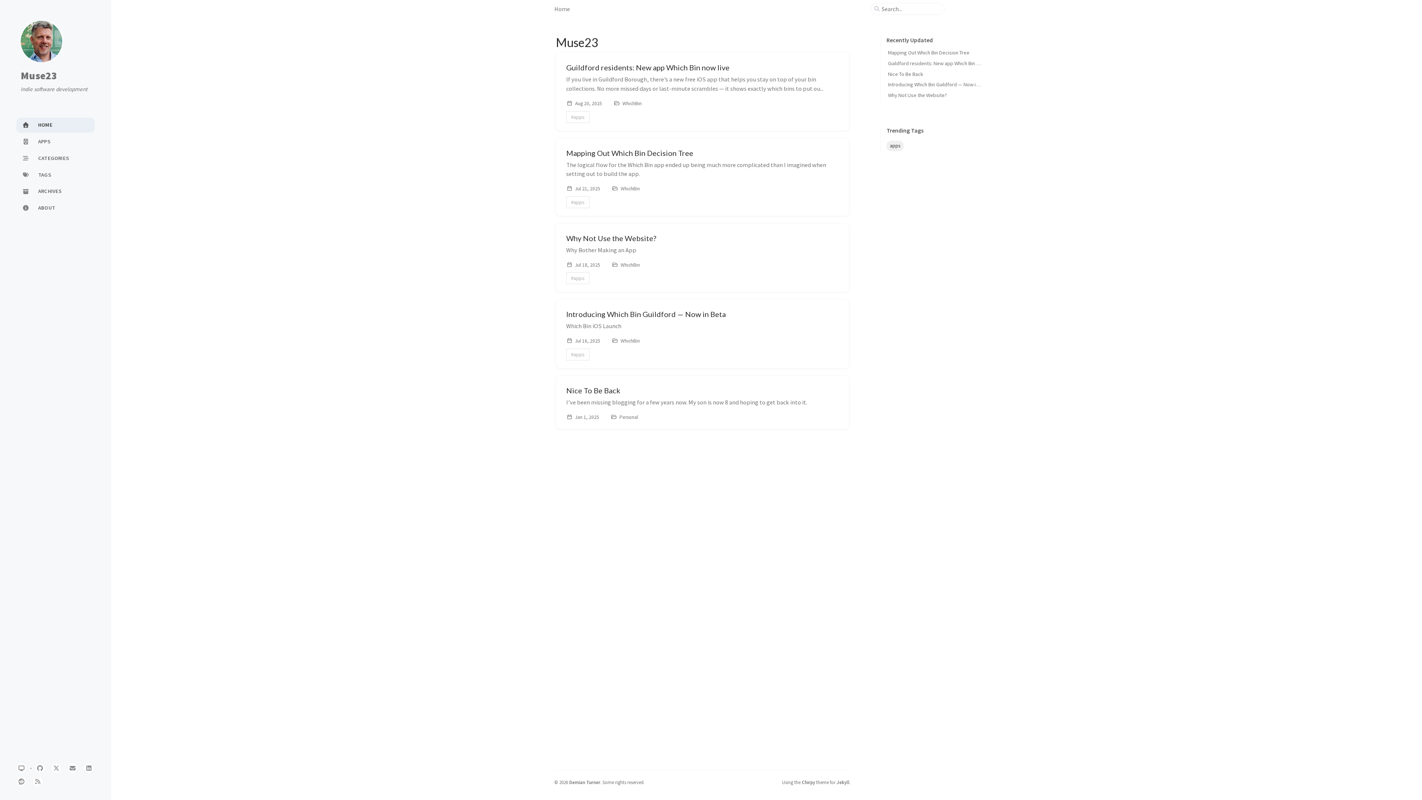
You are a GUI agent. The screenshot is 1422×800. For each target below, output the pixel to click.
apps (895, 146)
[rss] (38, 781)
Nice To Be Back (905, 74)
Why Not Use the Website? (917, 95)
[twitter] (56, 768)
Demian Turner (584, 782)
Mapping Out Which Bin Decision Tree (928, 52)
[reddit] (21, 781)
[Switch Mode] (21, 768)
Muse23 (39, 76)
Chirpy (808, 782)
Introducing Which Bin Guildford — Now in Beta (939, 84)
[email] (72, 768)
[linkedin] (89, 768)
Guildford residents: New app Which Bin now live (941, 63)
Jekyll (843, 782)
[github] (40, 768)
